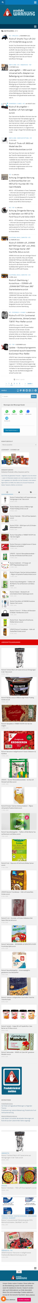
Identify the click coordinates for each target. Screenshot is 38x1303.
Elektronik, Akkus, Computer (18, 237)
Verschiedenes (32, 1216)
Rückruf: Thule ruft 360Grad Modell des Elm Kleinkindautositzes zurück (21, 146)
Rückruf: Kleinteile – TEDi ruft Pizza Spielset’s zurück (19, 1188)
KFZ (10, 36)
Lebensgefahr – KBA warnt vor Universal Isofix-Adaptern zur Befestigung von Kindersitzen (22, 73)
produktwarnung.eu (7, 1103)
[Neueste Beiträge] (7, 492)
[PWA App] (18, 390)
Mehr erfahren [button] (30, 1295)
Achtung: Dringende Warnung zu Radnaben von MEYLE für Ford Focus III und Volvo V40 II (22, 213)
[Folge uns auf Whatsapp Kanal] (32, 390)
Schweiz (23, 312)
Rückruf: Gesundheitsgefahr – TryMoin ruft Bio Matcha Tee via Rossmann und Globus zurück (22, 584)
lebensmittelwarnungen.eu (9, 1116)
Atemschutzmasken (7, 1216)
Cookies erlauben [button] (24, 1299)
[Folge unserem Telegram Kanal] (35, 390)
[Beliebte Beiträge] (19, 492)
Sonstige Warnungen (20, 1216)
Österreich (15, 312)
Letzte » (30, 383)
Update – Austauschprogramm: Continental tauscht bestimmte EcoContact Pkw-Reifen (22, 350)
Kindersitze (24, 65)
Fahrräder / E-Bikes (15, 103)
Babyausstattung (23, 138)
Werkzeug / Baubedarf (8, 1218)
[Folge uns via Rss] (29, 390)
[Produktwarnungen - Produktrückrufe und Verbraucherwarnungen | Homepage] (19, 12)
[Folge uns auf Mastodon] (21, 390)
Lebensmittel (5, 1153)
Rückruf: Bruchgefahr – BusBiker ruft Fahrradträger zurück (21, 110)
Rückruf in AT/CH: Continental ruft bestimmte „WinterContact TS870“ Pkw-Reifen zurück (22, 318)
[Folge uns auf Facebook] (24, 390)
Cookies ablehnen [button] (9, 1299)
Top (30, 65)
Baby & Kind (12, 65)
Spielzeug (15, 36)
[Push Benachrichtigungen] (3, 1298)
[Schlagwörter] (31, 492)
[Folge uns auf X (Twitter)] (27, 390)
